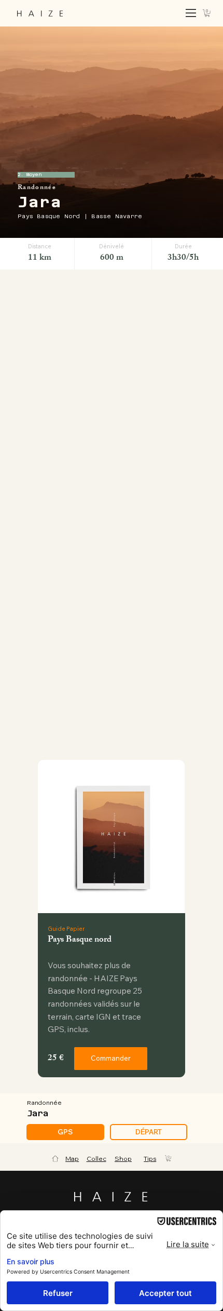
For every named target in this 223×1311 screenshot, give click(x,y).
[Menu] (191, 13)
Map (72, 1158)
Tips (150, 1158)
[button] (207, 13)
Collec (96, 1158)
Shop (123, 1158)
